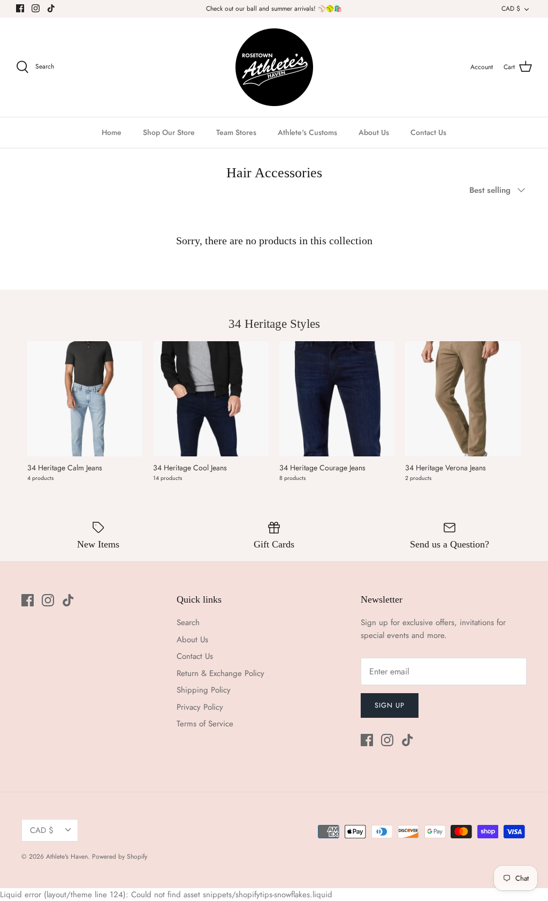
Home (111, 132)
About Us (374, 132)
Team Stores (236, 132)
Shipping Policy (204, 690)
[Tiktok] (51, 8)
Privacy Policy (200, 707)
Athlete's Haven (67, 856)
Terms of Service (205, 724)
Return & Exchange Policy (220, 673)
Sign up (390, 705)
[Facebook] (20, 8)
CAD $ (510, 8)
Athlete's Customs (307, 132)
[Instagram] (36, 8)
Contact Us (428, 132)
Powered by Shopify (119, 856)
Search (188, 622)
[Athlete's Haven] (274, 67)
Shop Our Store (169, 132)
